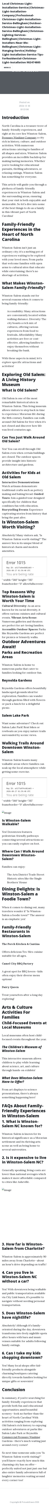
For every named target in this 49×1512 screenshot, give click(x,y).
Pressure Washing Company (19, 137)
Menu (6, 67)
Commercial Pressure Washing (21, 1437)
